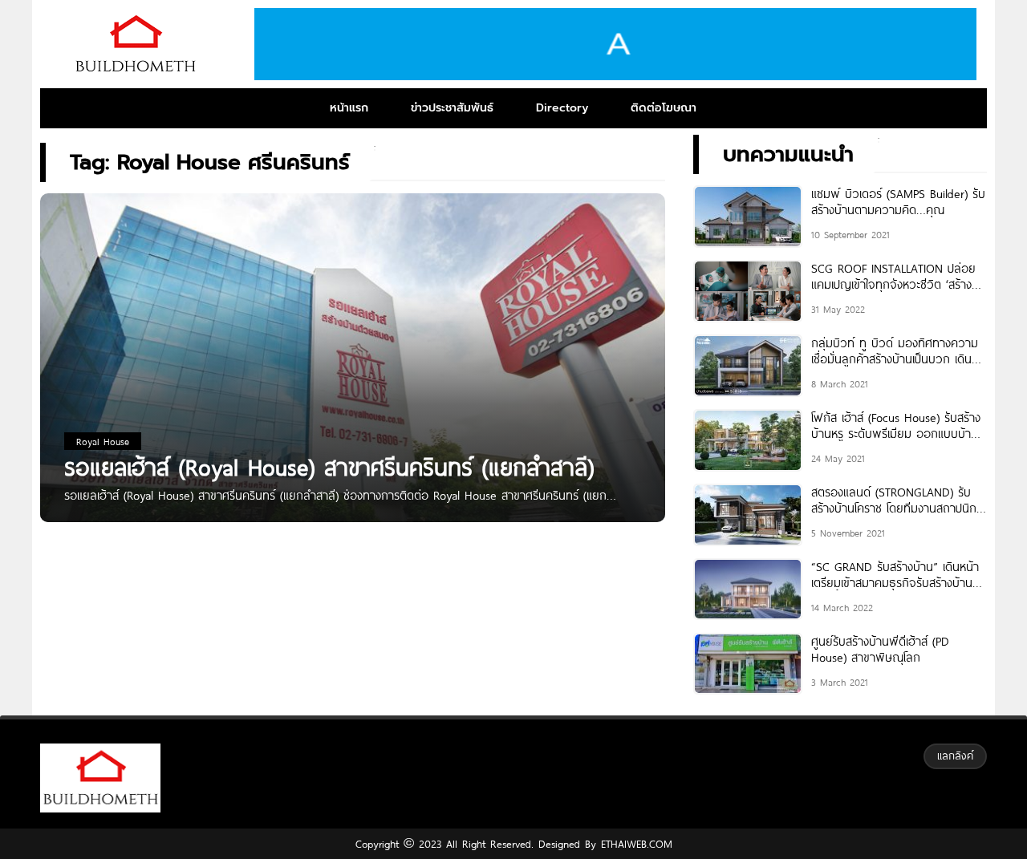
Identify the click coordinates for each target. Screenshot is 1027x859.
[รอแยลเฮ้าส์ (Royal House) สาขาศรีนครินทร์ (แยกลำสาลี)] (352, 381)
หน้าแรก (349, 107)
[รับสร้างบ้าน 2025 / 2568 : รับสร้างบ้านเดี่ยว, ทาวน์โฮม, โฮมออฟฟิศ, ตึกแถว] (134, 44)
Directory (562, 107)
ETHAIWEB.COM (634, 844)
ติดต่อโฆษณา (663, 107)
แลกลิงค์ (955, 756)
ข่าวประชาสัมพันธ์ (452, 107)
